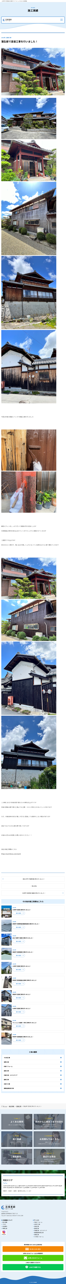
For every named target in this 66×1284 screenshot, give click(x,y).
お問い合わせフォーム (35, 1258)
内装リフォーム (8, 1066)
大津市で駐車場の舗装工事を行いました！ (34, 893)
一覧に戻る (34, 886)
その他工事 (7, 1057)
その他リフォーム (38, 1236)
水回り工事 (7, 1084)
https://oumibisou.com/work (11, 854)
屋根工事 (6, 1079)
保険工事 (6, 1062)
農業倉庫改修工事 (9, 1088)
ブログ (4, 1224)
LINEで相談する (35, 1267)
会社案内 (5, 1226)
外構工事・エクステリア (10, 1075)
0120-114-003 (35, 1249)
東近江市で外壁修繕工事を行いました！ (34, 879)
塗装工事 (6, 1071)
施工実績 (5, 1222)
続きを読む (18, 913)
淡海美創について (7, 1220)
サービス (36, 1220)
